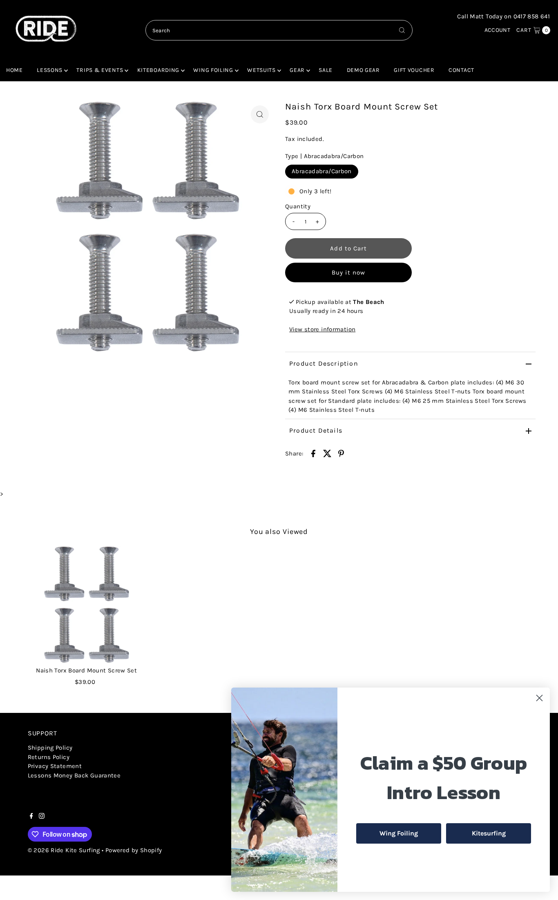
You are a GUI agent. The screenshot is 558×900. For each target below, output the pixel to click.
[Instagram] (42, 817)
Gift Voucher (414, 70)
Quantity (297, 206)
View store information (322, 329)
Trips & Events (99, 70)
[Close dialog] (539, 698)
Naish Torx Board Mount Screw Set (86, 670)
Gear (297, 70)
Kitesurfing (489, 833)
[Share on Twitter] (327, 453)
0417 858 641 (531, 16)
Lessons (49, 70)
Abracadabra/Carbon (322, 171)
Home (14, 70)
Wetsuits (261, 70)
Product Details (315, 430)
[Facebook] (31, 817)
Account (497, 30)
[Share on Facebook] (313, 453)
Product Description (323, 363)
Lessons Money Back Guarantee (74, 775)
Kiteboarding (158, 70)
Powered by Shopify (133, 850)
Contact (461, 70)
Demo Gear (363, 70)
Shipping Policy (50, 747)
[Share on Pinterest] (341, 453)
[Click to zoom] (260, 114)
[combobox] (279, 30)
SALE (326, 70)
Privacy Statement (55, 766)
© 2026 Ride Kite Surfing (64, 850)
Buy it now (348, 272)
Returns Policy (48, 757)
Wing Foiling (213, 70)
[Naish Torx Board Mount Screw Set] (87, 604)
